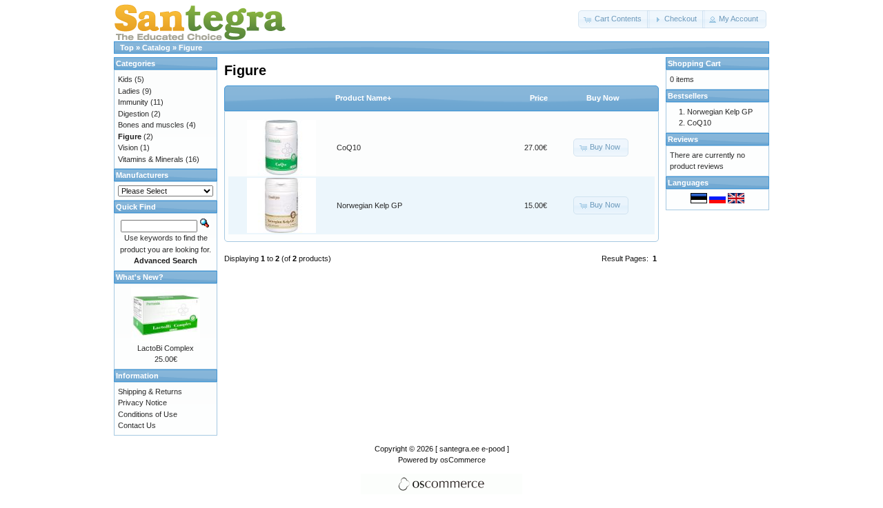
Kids (125, 79)
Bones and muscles (151, 125)
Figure (190, 47)
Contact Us (137, 425)
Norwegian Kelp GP (369, 205)
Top (127, 47)
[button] (614, 19)
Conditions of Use (147, 414)
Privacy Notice (142, 402)
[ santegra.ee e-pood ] (472, 449)
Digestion (133, 114)
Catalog (156, 47)
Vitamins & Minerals (150, 159)
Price (539, 98)
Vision (128, 147)
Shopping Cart (694, 63)
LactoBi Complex (165, 348)
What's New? (139, 277)
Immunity (133, 102)
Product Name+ (363, 98)
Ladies (129, 91)
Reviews (683, 139)
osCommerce (463, 460)
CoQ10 (349, 147)
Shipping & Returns (150, 391)
